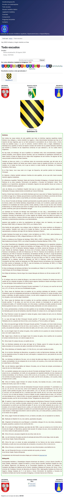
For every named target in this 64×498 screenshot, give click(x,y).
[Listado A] (3, 66)
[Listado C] (8, 66)
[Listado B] (5, 66)
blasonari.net (43, 455)
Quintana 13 (8, 80)
